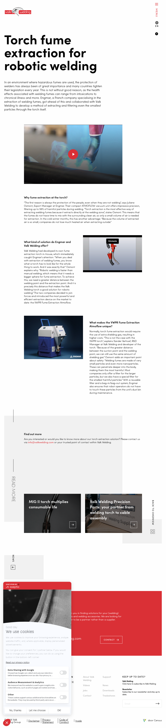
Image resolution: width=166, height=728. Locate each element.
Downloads (108, 690)
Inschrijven (157, 704)
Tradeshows (109, 695)
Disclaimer (34, 720)
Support (107, 676)
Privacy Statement (48, 721)
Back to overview (153, 513)
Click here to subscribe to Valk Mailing (139, 683)
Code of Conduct (64, 721)
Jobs (85, 690)
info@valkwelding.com (41, 442)
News (13, 559)
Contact (109, 639)
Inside (78, 720)
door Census (155, 720)
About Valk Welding (88, 678)
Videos (86, 685)
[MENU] (156, 4)
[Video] (158, 34)
